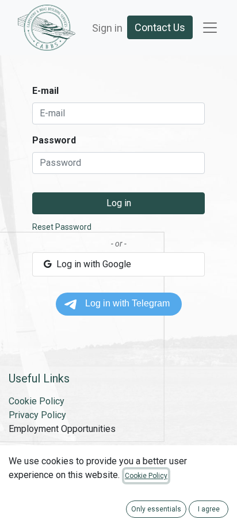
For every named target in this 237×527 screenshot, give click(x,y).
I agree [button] (209, 509)
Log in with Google (92, 264)
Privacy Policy (37, 415)
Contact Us (160, 27)
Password (54, 140)
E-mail (45, 90)
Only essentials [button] (156, 509)
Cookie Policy (36, 401)
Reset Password (61, 227)
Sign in (107, 28)
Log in (118, 203)
